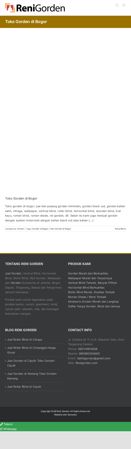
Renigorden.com (86, 363)
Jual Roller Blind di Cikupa (24, 339)
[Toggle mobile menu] (124, 5)
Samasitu (72, 414)
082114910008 (88, 349)
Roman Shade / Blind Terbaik (87, 297)
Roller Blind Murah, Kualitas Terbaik (91, 292)
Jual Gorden (13, 273)
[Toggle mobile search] (117, 5)
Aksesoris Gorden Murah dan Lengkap (93, 301)
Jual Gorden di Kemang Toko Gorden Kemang (31, 376)
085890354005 (89, 353)
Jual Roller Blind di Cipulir (24, 386)
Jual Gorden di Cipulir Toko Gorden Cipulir (30, 363)
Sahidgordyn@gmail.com (93, 358)
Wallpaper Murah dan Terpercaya (90, 278)
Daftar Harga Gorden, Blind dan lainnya (94, 306)
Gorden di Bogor (40, 228)
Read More (120, 228)
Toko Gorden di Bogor (21, 198)
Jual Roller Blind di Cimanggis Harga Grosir (31, 350)
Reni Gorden (63, 411)
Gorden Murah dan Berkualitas (88, 273)
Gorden (16, 282)
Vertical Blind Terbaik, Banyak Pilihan (92, 282)
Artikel (20, 228)
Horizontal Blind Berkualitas (86, 287)
